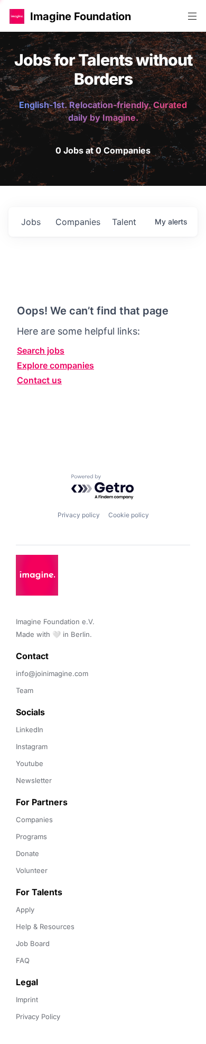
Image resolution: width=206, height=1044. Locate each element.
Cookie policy (128, 515)
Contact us (39, 380)
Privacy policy (79, 515)
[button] (16, 16)
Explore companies (55, 365)
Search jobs (40, 350)
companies (77, 222)
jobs (31, 222)
